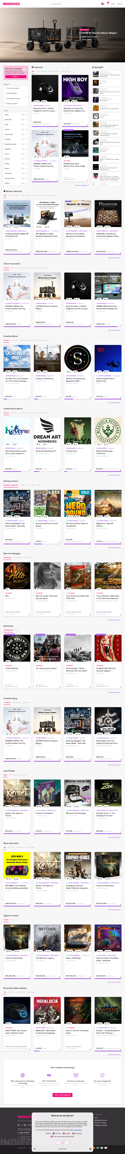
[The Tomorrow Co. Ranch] (47, 648)
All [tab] (33, 71)
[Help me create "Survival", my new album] (47, 575)
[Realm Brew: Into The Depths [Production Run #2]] (108, 720)
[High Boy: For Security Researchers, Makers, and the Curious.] (75, 88)
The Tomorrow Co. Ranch (46, 668)
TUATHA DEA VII (11, 668)
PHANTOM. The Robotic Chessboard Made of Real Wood (107, 236)
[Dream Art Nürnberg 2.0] (47, 430)
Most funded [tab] (16, 702)
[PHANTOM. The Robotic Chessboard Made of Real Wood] (108, 213)
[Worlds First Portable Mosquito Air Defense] (77, 213)
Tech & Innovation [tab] (41, 71)
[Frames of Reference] (47, 358)
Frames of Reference (45, 378)
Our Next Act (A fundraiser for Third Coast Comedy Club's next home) (16, 381)
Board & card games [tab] (11, 485)
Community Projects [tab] (39, 195)
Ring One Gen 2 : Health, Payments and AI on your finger (44, 110)
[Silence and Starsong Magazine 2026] (77, 358)
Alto (7, 596)
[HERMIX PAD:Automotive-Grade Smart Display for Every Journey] (108, 286)
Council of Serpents (44, 813)
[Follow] (37, 589)
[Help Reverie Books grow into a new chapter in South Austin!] (17, 430)
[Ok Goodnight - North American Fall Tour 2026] (77, 648)
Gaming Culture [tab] (65, 71)
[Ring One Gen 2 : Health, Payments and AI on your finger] (45, 88)
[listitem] (16, 114)
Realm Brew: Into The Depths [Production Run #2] (106, 743)
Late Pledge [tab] (34, 268)
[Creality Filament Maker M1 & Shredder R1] (17, 213)
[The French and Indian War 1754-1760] (77, 575)
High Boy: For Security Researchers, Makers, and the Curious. (75, 110)
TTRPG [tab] (22, 485)
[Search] (51, 3)
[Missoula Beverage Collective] (108, 430)
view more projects (81, 185)
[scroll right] (87, 71)
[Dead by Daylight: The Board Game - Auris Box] (17, 503)
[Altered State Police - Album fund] (108, 358)
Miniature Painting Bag (76, 813)
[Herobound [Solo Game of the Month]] (77, 503)
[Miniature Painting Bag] (77, 793)
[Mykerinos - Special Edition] (108, 503)
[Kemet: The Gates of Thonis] (17, 793)
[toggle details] (58, 126)
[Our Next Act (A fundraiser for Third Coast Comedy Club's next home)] (17, 358)
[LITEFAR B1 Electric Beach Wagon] (47, 286)
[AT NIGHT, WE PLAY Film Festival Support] (108, 648)
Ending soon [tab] (43, 268)
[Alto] (17, 575)
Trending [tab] (7, 702)
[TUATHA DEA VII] (17, 648)
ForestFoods (71, 451)
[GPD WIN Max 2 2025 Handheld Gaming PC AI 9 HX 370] (47, 213)
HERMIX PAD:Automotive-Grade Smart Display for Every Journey (106, 308)
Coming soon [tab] (8, 630)
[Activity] (107, 4)
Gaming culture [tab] (52, 195)
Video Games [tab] (30, 485)
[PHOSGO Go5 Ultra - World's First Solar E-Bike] (75, 143)
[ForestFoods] (77, 430)
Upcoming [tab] (14, 268)
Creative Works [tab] (54, 71)
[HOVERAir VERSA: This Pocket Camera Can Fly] (45, 143)
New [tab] (16, 630)
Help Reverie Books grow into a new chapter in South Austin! (15, 453)
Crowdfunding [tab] (23, 268)
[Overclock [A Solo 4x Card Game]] (47, 503)
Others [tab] (39, 485)
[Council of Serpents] (47, 793)
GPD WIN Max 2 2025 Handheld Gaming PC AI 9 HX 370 (46, 236)
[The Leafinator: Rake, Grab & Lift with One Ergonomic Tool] (108, 575)
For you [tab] (6, 268)
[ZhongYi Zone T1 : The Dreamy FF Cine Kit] (108, 793)
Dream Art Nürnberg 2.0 (46, 451)
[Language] (102, 4)
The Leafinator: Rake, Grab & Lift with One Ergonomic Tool (107, 598)
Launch (15, 76)
